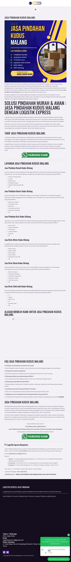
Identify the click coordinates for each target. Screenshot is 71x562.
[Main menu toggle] (35, 9)
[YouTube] (7, 552)
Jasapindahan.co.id (39, 555)
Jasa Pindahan (23, 163)
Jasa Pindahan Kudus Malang (32, 107)
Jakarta (10, 459)
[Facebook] (4, 552)
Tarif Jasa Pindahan (16, 133)
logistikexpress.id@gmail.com (17, 453)
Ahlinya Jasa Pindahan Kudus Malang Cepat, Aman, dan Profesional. (36, 474)
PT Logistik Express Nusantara (16, 444)
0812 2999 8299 (22, 471)
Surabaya (11, 465)
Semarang (11, 463)
